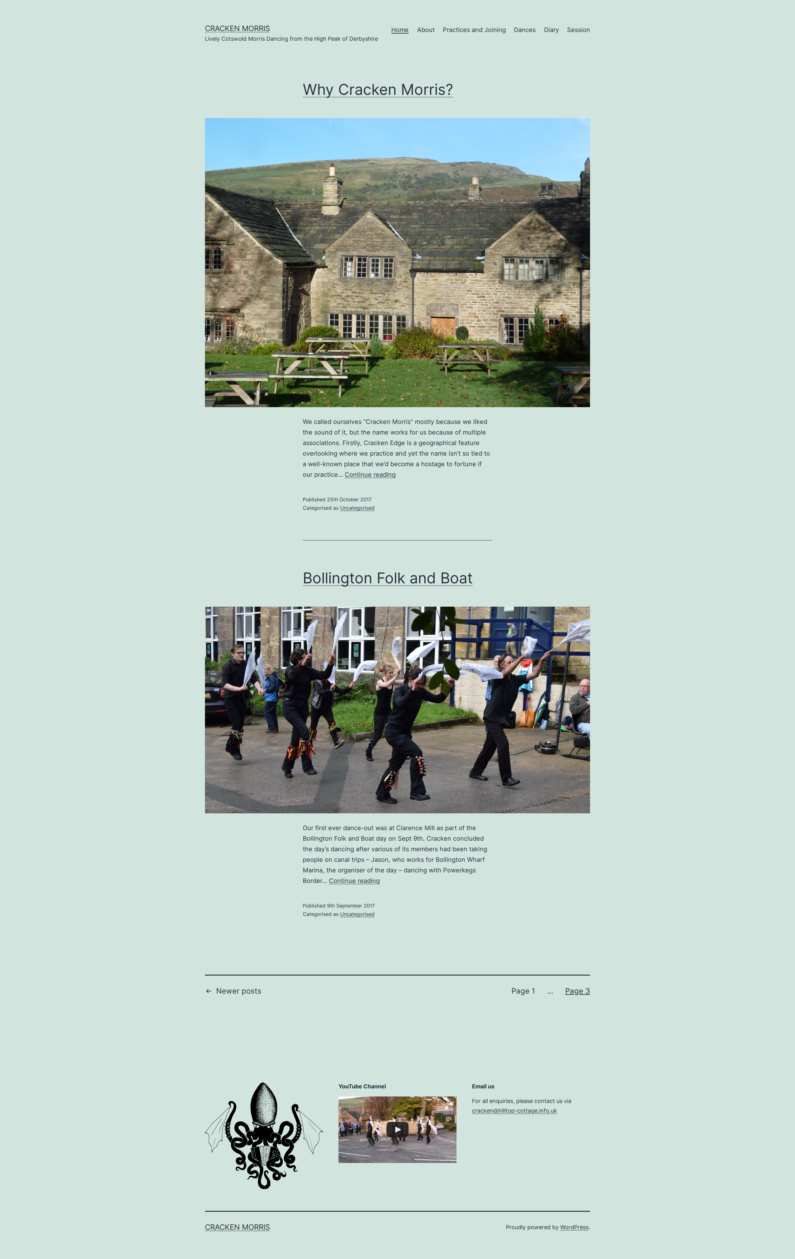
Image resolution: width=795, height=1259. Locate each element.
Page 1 (523, 990)
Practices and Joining (474, 30)
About (426, 30)
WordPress (574, 1227)
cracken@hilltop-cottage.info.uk (514, 1110)
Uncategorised (357, 508)
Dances (525, 30)
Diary (551, 30)
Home (400, 30)
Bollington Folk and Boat (388, 578)
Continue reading (370, 474)
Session (578, 30)
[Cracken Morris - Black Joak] (397, 1129)
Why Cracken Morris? (378, 89)
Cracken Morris (237, 28)
